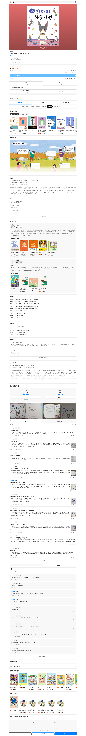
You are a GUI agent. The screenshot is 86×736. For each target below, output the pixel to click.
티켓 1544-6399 (38, 725)
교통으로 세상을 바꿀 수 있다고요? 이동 (70, 682)
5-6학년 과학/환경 (33, 308)
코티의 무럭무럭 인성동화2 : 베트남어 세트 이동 (42, 706)
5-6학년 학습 (25, 308)
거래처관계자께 (52, 728)
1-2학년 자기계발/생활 (27, 299)
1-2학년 (19, 299)
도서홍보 (57, 728)
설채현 (11, 58)
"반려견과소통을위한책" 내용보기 (43, 458)
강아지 (25, 313)
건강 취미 (16, 313)
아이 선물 (16, 317)
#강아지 (26, 114)
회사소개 (47, 728)
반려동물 (21, 313)
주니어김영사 (12, 59)
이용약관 (26, 728)
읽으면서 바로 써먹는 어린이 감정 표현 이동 (14, 682)
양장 (18, 328)
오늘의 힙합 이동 (15, 283)
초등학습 (20, 310)
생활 (31, 312)
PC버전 (43, 728)
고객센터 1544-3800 (30, 725)
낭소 (15, 58)
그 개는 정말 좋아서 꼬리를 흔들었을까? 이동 (33, 248)
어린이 (16, 299)
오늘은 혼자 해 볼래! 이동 (61, 682)
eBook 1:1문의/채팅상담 (54, 725)
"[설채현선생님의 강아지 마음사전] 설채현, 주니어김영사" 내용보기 (43, 513)
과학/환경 (25, 310)
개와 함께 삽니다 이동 (43, 248)
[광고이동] (72, 2)
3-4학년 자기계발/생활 (27, 303)
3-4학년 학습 (25, 305)
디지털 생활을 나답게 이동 (14, 704)
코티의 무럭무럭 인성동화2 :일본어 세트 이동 (61, 706)
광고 (60, 728)
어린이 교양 (20, 312)
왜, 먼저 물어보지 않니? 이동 (42, 681)
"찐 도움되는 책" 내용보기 (43, 553)
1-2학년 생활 (35, 299)
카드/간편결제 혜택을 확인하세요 (68, 78)
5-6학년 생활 (35, 306)
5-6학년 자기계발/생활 (27, 306)
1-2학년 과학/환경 (32, 301)
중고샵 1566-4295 (45, 725)
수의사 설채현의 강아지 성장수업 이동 (15, 248)
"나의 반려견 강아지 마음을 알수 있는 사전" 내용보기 (43, 472)
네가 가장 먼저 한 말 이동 (33, 285)
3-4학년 (20, 303)
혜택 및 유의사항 (26, 399)
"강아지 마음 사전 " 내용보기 (43, 444)
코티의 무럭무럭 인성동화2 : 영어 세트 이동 (51, 706)
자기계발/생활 (26, 312)
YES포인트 (12, 70)
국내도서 (12, 299)
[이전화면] (10, 2)
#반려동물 (22, 114)
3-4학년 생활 (36, 303)
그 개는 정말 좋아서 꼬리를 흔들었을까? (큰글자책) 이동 (24, 248)
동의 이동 (23, 681)
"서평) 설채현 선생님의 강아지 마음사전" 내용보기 (43, 540)
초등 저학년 (21, 317)
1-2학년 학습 (25, 301)
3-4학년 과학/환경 (33, 305)
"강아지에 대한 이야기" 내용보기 (43, 431)
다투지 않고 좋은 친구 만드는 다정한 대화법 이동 (51, 681)
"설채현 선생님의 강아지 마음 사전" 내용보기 (43, 486)
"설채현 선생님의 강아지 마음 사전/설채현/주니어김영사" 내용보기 (43, 499)
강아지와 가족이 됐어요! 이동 (52, 249)
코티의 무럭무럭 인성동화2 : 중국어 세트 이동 (23, 706)
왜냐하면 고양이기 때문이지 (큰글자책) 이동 (24, 283)
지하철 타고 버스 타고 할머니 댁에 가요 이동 (32, 682)
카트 (75, 2)
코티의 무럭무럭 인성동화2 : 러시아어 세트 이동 (32, 706)
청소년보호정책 (38, 728)
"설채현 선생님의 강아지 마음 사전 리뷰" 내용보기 (43, 527)
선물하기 (12, 317)
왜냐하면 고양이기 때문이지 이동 (43, 283)
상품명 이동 (14, 125)
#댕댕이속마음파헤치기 (14, 114)
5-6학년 (20, 306)
